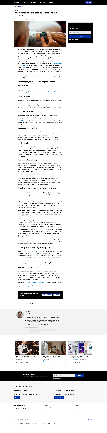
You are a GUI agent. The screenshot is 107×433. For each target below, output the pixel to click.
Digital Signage (82, 359)
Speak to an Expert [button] (47, 294)
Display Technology (48, 407)
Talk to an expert (58, 397)
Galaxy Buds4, (55, 91)
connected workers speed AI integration (35, 282)
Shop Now (89, 2)
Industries (33, 2)
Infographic (75, 359)
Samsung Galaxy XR (33, 253)
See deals (17, 397)
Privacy (89, 419)
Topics (25, 2)
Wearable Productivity (35, 332)
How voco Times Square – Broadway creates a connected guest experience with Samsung (53, 358)
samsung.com (80, 419)
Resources (42, 2)
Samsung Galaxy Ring (43, 91)
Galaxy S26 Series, (22, 120)
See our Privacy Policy (73, 39)
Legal (92, 419)
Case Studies (48, 361)
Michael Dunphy (30, 19)
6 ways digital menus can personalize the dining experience (25, 357)
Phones (46, 412)
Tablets (46, 414)
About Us (51, 2)
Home (15, 6)
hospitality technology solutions (26, 286)
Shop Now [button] (57, 294)
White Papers (77, 412)
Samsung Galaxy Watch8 (30, 91)
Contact (85, 419)
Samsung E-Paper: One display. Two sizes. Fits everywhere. (79, 357)
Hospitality (20, 6)
